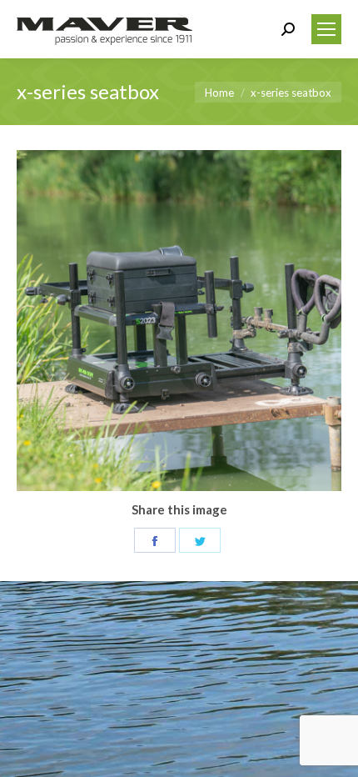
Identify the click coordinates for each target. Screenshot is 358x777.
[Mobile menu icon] (326, 29)
